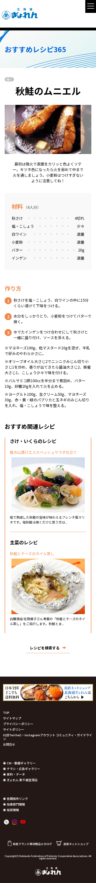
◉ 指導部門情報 (14, 804)
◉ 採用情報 (11, 810)
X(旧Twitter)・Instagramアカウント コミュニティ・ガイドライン (47, 737)
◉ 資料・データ (14, 774)
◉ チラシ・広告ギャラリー (21, 768)
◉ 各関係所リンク (15, 798)
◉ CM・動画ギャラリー (19, 763)
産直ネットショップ (76, 844)
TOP (6, 712)
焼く (9, 79)
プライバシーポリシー (18, 724)
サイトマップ (12, 718)
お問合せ (9, 744)
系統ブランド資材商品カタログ (32, 844)
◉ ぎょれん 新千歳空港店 (20, 780)
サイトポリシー (13, 729)
